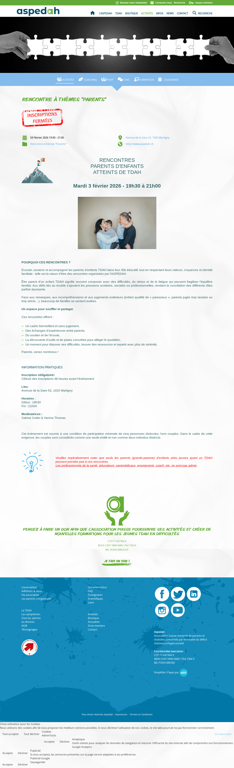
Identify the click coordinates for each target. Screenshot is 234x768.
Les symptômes (30, 614)
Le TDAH (26, 610)
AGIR (24, 625)
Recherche (179, 2)
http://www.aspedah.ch (139, 144)
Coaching (90, 79)
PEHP (110, 79)
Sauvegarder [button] (38, 762)
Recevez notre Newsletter (133, 2)
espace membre (204, 2)
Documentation (97, 587)
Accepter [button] (49, 741)
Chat (126, 79)
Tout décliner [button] (31, 734)
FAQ (90, 591)
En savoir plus (223, 734)
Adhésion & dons (31, 591)
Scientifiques (95, 598)
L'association (29, 587)
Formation (146, 79)
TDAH (118, 13)
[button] (227, 761)
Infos (159, 13)
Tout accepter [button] (10, 734)
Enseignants (95, 595)
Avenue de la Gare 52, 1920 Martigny (147, 137)
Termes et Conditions (141, 714)
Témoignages (29, 629)
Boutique (131, 13)
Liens (91, 602)
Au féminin (27, 622)
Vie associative (30, 595)
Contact (182, 13)
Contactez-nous (163, 2)
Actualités (94, 622)
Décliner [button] (65, 741)
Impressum (121, 714)
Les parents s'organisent (36, 598)
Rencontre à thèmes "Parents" (48, 144)
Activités (147, 13)
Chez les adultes (31, 618)
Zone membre (96, 625)
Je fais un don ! (117, 560)
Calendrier (171, 79)
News (170, 13)
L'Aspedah (105, 13)
